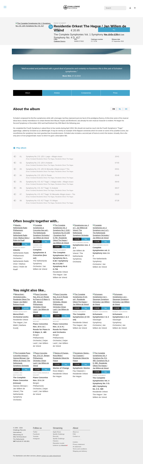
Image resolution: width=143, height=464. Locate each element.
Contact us (76, 436)
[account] (130, 8)
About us (76, 432)
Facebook (36, 434)
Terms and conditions (80, 449)
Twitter (35, 432)
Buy (114, 29)
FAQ (74, 434)
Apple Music (57, 432)
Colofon (75, 442)
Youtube (35, 436)
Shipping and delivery (80, 451)
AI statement (77, 446)
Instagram (36, 438)
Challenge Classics (59, 41)
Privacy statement (79, 444)
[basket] (135, 8)
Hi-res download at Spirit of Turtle (114, 34)
